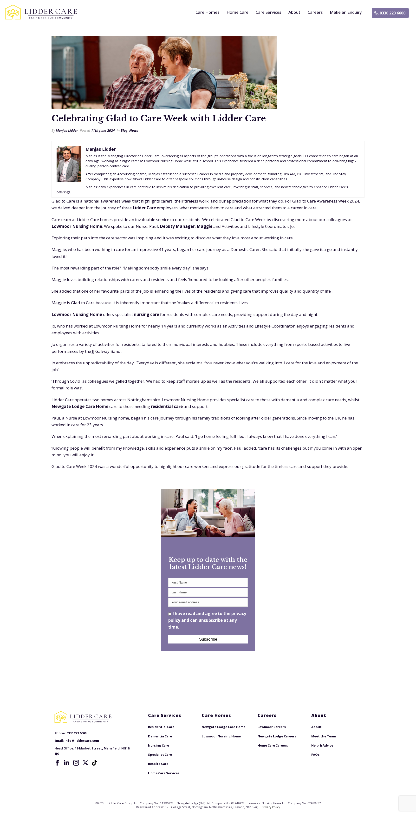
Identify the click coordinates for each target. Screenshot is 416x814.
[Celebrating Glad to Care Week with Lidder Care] (208, 72)
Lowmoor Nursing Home (77, 226)
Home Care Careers (273, 745)
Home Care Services (163, 773)
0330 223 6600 (392, 13)
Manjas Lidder (67, 130)
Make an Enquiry (346, 12)
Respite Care (158, 763)
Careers (315, 12)
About (294, 12)
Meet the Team (323, 736)
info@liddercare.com (82, 740)
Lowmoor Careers (272, 727)
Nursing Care (158, 745)
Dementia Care (160, 736)
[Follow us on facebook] (57, 763)
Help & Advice (322, 745)
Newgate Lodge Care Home (80, 406)
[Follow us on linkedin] (67, 763)
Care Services (268, 12)
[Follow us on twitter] (85, 763)
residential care (167, 406)
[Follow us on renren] (95, 763)
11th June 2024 (103, 130)
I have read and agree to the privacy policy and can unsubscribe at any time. (207, 620)
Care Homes (207, 12)
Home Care (237, 12)
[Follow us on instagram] (76, 763)
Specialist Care (160, 754)
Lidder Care (144, 207)
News (133, 130)
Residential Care (161, 727)
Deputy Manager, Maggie (186, 226)
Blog (124, 130)
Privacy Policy (271, 807)
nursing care (146, 314)
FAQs (315, 754)
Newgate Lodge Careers (277, 736)
